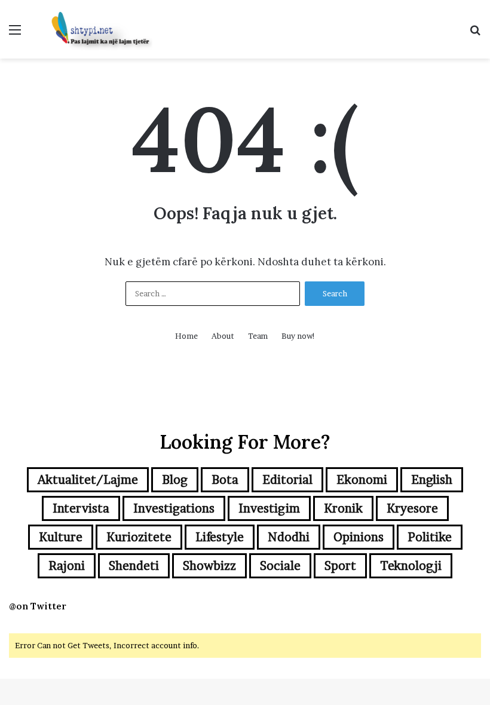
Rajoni (66, 566)
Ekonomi (361, 480)
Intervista (81, 508)
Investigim (269, 508)
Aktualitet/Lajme (88, 480)
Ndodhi (289, 537)
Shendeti (134, 566)
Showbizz (209, 566)
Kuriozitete (139, 537)
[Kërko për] (475, 33)
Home (186, 336)
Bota (225, 480)
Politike (430, 537)
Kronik (343, 508)
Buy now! (298, 336)
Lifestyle (219, 537)
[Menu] (15, 33)
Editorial (287, 480)
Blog (175, 480)
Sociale (280, 566)
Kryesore (412, 508)
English (431, 480)
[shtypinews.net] (95, 29)
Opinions (358, 537)
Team (258, 336)
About (223, 336)
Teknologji (411, 566)
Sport (340, 566)
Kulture (60, 537)
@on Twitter (37, 606)
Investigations (174, 508)
